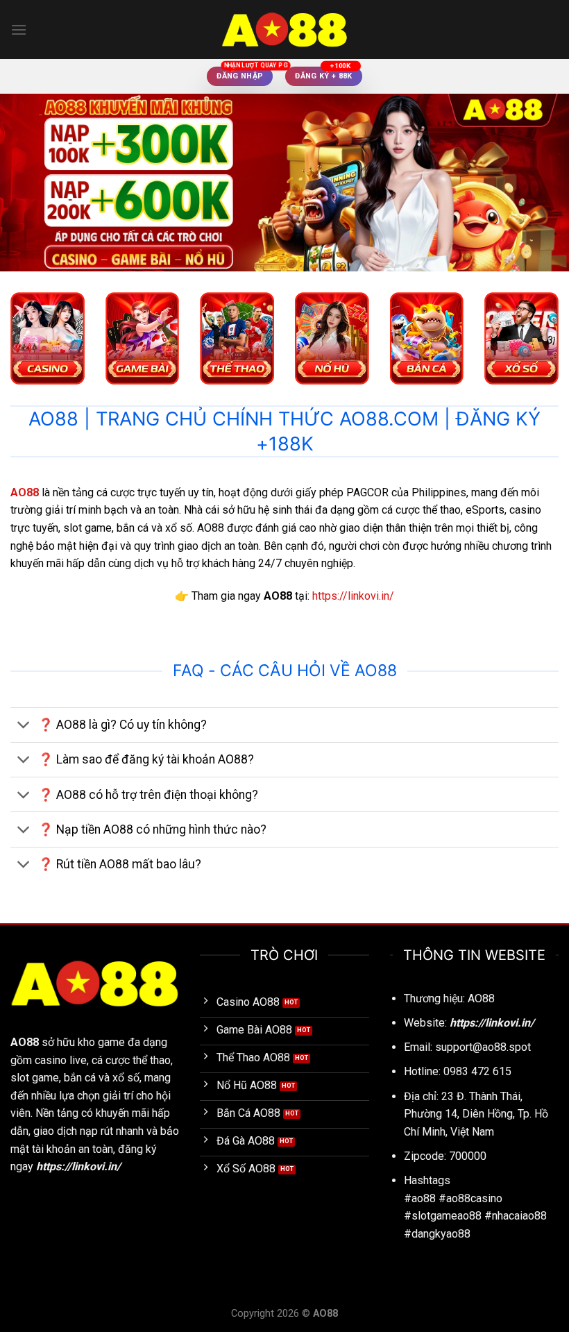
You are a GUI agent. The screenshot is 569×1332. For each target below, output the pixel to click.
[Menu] (18, 29)
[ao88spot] (284, 29)
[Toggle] (23, 726)
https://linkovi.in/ (353, 595)
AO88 (24, 1042)
